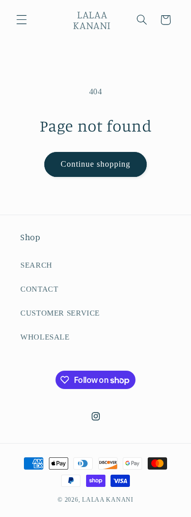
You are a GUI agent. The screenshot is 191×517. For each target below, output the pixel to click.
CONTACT (39, 289)
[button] (21, 20)
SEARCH (36, 265)
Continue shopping (96, 164)
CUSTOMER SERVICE (60, 313)
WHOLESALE (45, 337)
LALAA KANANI (107, 500)
